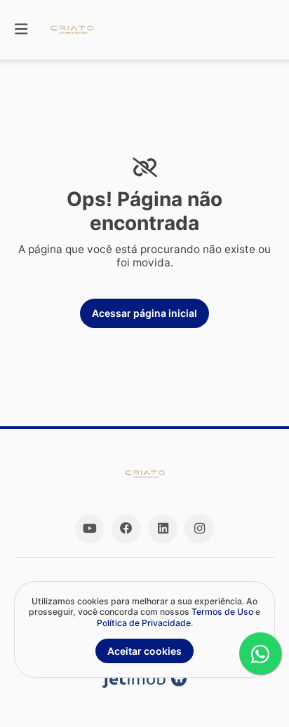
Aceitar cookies (144, 651)
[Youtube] (90, 528)
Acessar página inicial (144, 313)
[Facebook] (126, 528)
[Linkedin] (162, 528)
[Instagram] (199, 528)
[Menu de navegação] (21, 30)
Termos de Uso (222, 611)
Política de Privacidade (144, 623)
